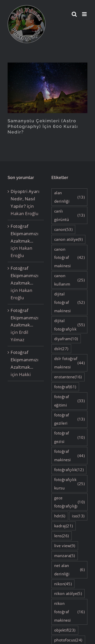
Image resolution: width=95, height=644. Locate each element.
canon (63, 229)
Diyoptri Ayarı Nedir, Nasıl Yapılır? (25, 198)
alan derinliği (69, 197)
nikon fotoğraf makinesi (69, 612)
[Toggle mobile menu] (85, 14)
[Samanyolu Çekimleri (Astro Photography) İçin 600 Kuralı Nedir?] (47, 88)
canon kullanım (69, 280)
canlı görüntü (69, 215)
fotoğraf (65, 386)
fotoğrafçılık (69, 469)
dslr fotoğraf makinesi (69, 362)
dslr (61, 348)
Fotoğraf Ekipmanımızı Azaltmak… (24, 233)
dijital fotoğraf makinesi (69, 302)
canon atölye (68, 239)
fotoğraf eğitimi (69, 401)
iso (78, 515)
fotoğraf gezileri (69, 419)
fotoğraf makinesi (69, 455)
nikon (63, 583)
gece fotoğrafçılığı (69, 502)
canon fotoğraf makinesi (69, 257)
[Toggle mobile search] (74, 14)
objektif (64, 630)
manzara (64, 555)
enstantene (68, 376)
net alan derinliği (69, 569)
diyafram (66, 338)
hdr (59, 515)
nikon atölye (68, 593)
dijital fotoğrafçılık (69, 325)
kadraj (63, 525)
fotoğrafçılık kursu (69, 483)
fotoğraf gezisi (69, 437)
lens (61, 535)
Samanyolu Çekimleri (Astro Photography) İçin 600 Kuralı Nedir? (43, 126)
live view (64, 545)
